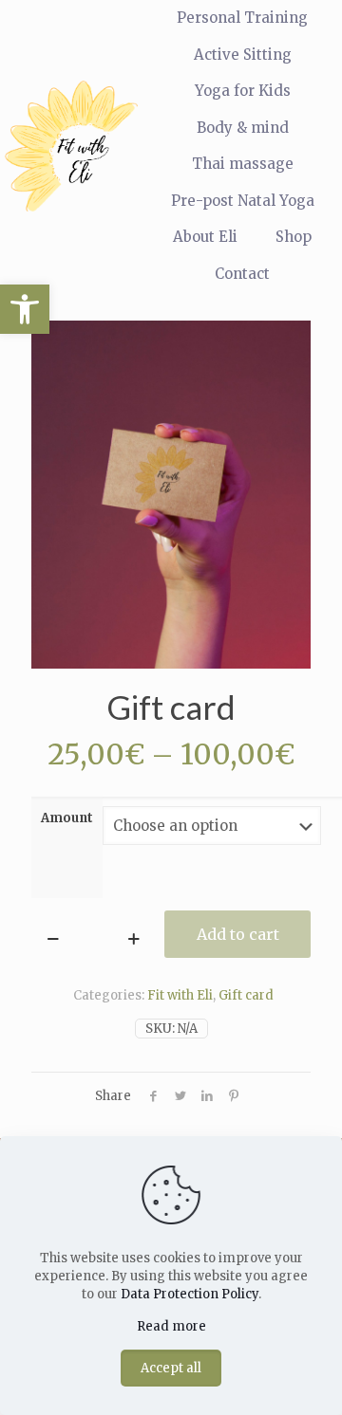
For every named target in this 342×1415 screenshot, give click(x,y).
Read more (171, 1326)
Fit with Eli (180, 995)
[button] (24, 309)
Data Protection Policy (189, 1294)
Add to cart (238, 934)
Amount (67, 818)
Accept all (171, 1368)
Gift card (246, 995)
